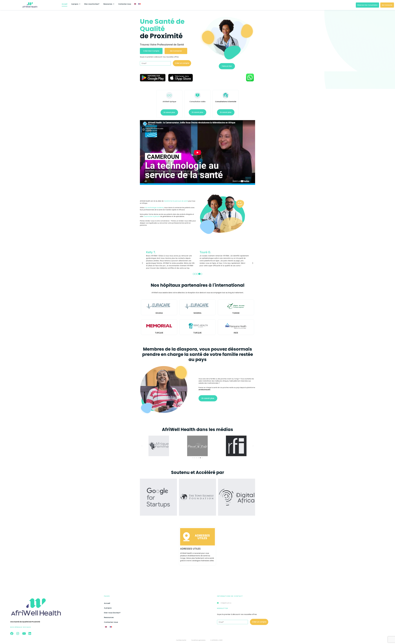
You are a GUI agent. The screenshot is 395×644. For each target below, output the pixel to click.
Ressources (107, 4)
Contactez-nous (124, 4)
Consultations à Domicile (225, 101)
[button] (142, 443)
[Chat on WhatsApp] (250, 81)
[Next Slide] (252, 261)
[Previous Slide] (142, 261)
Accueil (64, 4)
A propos (74, 4)
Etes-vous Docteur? (91, 4)
